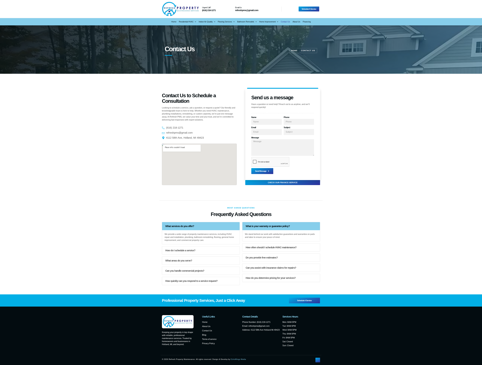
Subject (287, 127)
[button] (201, 226)
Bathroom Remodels (245, 22)
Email (253, 127)
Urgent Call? (206, 7)
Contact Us (285, 22)
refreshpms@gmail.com (246, 10)
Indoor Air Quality (206, 22)
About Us (296, 22)
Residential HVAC (186, 22)
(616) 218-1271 (209, 10)
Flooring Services (225, 22)
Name (253, 117)
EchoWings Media (238, 359)
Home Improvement (267, 22)
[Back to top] (317, 360)
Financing (307, 22)
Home (173, 22)
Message (255, 138)
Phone (286, 117)
